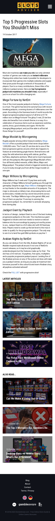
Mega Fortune (45, 104)
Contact (27, 487)
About (27, 484)
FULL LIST (15, 273)
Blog (27, 480)
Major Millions (30, 186)
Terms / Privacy (27, 491)
